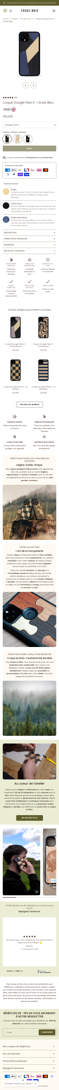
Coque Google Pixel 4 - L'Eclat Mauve (15, 345)
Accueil (6, 18)
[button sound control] (52, 776)
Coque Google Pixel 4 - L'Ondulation (43, 345)
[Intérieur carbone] (27, 139)
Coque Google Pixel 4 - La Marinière (43, 387)
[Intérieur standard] (7, 139)
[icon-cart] (53, 10)
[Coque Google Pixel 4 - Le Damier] (15, 370)
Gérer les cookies (40, 1086)
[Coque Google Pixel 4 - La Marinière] (43, 370)
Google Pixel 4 (26, 18)
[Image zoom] (29, 54)
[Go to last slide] (26, 85)
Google (15, 18)
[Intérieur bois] (17, 139)
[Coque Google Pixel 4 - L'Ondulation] (43, 327)
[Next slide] (33, 85)
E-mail (9, 1032)
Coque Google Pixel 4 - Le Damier (15, 387)
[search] (11, 10)
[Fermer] (35, 1084)
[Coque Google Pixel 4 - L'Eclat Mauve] (15, 327)
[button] (29, 148)
